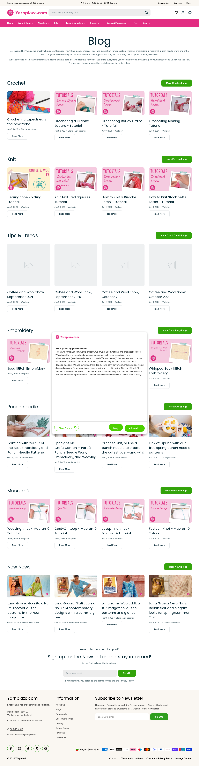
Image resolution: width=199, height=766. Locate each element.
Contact (178, 3)
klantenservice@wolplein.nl (23, 734)
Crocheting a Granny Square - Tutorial (71, 123)
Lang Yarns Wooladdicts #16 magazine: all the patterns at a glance (121, 608)
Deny (115, 428)
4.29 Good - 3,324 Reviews (104, 3)
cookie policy (114, 368)
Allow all (133, 428)
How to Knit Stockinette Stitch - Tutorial (167, 199)
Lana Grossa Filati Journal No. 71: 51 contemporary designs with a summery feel (75, 610)
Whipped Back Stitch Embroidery (165, 370)
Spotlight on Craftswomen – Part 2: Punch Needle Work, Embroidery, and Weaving (75, 450)
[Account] (183, 12)
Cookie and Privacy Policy (159, 758)
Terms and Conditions (132, 758)
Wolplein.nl (20, 758)
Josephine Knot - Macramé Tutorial (116, 531)
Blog (188, 3)
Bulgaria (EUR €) (88, 749)
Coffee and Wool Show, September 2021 (26, 294)
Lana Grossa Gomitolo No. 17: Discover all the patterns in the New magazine (28, 610)
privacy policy (96, 368)
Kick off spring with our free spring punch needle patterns (169, 448)
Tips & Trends (22, 235)
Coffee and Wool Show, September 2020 (73, 294)
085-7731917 (16, 729)
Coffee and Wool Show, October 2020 (167, 294)
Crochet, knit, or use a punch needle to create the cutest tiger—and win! (123, 448)
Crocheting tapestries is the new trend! (26, 121)
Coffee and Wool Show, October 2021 (120, 294)
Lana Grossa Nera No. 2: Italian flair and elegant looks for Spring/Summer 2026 (169, 610)
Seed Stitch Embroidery (26, 368)
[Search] (146, 12)
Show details (65, 428)
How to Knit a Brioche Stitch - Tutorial (119, 199)
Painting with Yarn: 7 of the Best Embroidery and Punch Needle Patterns (27, 448)
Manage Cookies (183, 758)
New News (19, 567)
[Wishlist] (176, 12)
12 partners (89, 365)
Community (163, 3)
